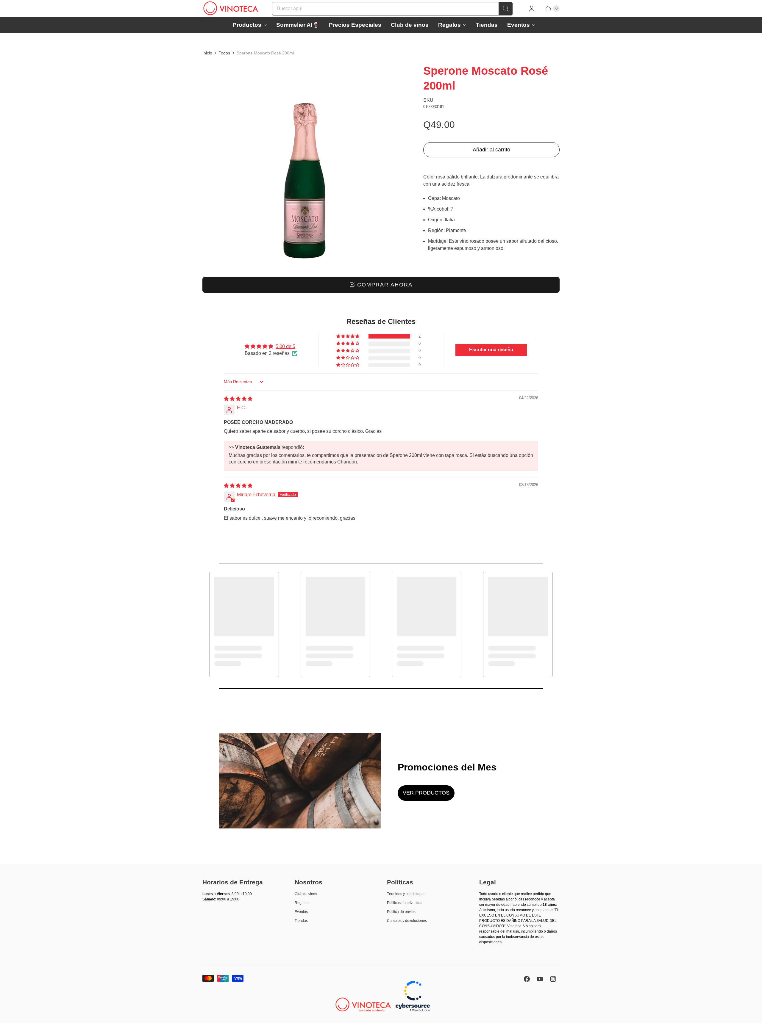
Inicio (207, 53)
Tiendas (487, 25)
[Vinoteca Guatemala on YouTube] (539, 979)
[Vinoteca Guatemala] (230, 8)
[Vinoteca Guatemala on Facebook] (526, 979)
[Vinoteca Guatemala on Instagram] (553, 979)
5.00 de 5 (285, 346)
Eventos (518, 25)
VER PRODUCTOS (426, 793)
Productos (247, 25)
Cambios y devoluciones (407, 921)
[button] (348, 336)
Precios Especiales (355, 25)
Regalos (449, 25)
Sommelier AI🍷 (297, 25)
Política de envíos (401, 912)
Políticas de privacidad (405, 903)
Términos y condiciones (406, 894)
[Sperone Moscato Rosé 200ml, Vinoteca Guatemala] (304, 165)
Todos (224, 53)
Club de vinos (410, 25)
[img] (238, 398)
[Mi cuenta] (531, 8)
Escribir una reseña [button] (491, 349)
